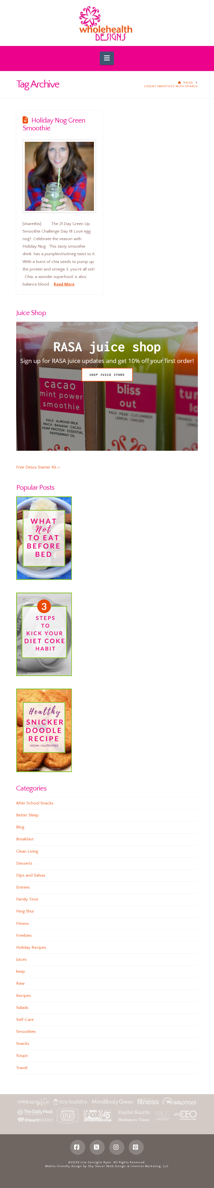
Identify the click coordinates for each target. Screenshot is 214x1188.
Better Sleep (27, 815)
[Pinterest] (136, 1147)
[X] (97, 1147)
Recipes (23, 995)
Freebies (24, 935)
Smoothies (26, 1031)
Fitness (22, 923)
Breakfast (24, 839)
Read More (64, 284)
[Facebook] (77, 1147)
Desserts (24, 863)
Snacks (22, 1043)
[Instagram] (116, 1147)
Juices (21, 959)
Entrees (23, 887)
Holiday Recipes (31, 947)
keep (20, 971)
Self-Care (25, 1019)
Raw (20, 983)
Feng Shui (25, 911)
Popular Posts (35, 488)
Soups (22, 1055)
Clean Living (27, 851)
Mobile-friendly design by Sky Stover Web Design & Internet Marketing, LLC (107, 1166)
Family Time (27, 899)
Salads (22, 1007)
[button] (107, 58)
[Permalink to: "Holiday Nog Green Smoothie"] (59, 176)
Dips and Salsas (30, 875)
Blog (20, 827)
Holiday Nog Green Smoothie (54, 124)
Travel (21, 1067)
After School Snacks (35, 803)
